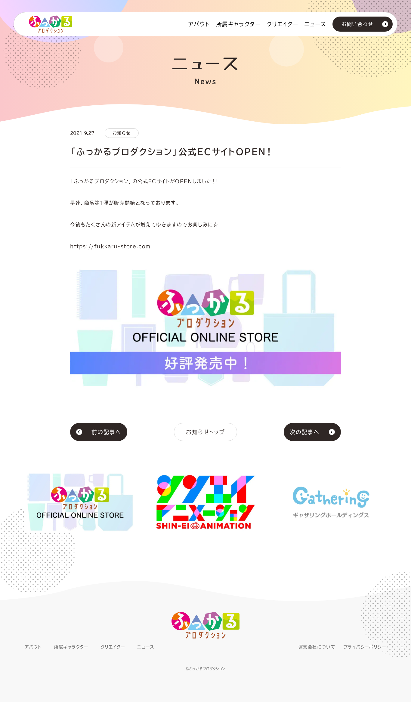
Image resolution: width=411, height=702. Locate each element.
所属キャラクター (238, 24)
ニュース (315, 24)
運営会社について (316, 647)
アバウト (199, 24)
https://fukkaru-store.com (110, 246)
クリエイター (282, 24)
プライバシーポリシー (364, 647)
